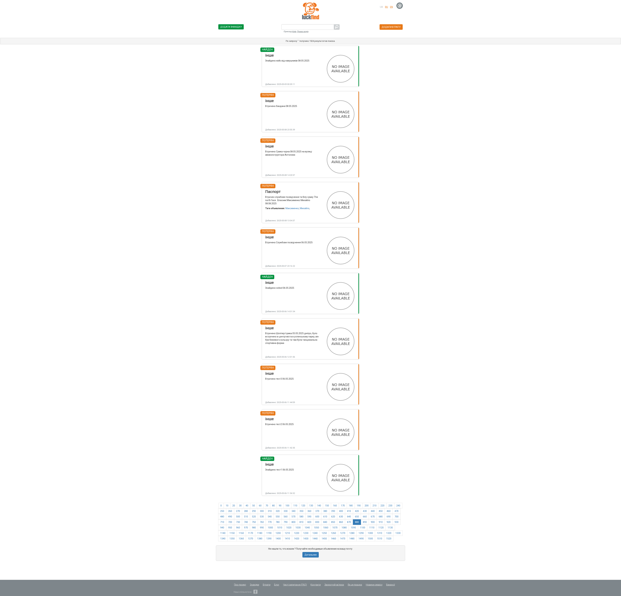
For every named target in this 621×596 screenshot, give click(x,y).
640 (349, 516)
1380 (259, 538)
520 (254, 516)
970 (246, 527)
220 (382, 505)
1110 (371, 527)
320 (278, 511)
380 (325, 511)
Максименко (292, 208)
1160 (241, 533)
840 (325, 522)
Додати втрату (391, 27)
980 (254, 527)
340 (293, 511)
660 (365, 516)
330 (286, 511)
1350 (232, 538)
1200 (278, 533)
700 (396, 516)
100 (287, 505)
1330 (398, 533)
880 (357, 522)
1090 (353, 527)
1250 (324, 533)
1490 (361, 538)
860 (341, 522)
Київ (294, 31)
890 (365, 522)
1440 (315, 538)
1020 (288, 527)
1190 (269, 533)
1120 (381, 527)
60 (260, 505)
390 (333, 511)
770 (270, 522)
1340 (222, 538)
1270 (342, 533)
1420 (296, 538)
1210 (287, 533)
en (391, 7)
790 (286, 522)
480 (222, 516)
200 (367, 505)
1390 (269, 538)
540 (270, 516)
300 (262, 511)
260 (230, 511)
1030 (298, 527)
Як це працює (355, 584)
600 (317, 516)
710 (222, 522)
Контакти (315, 584)
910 (381, 522)
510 (246, 516)
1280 (351, 533)
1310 (379, 533)
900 (373, 522)
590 (309, 516)
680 (381, 516)
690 (389, 516)
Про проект (240, 584)
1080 (344, 527)
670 (373, 516)
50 (253, 505)
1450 (324, 538)
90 (280, 505)
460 (389, 511)
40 (247, 505)
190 (359, 505)
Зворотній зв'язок (334, 584)
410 (349, 511)
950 (230, 527)
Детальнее (311, 554)
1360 (241, 538)
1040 (307, 527)
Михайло (304, 208)
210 (374, 505)
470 (396, 511)
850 (333, 522)
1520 (388, 538)
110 (295, 505)
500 (238, 516)
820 (309, 522)
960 (238, 527)
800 (293, 522)
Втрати (266, 584)
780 (278, 522)
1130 (390, 527)
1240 (315, 533)
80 (273, 505)
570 (293, 516)
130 (311, 505)
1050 (316, 527)
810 (301, 522)
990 (262, 527)
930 (396, 522)
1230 (305, 533)
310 (270, 511)
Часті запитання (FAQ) (295, 584)
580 (301, 516)
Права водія (302, 31)
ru (386, 7)
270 (238, 511)
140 (319, 505)
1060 (325, 527)
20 (233, 505)
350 (301, 511)
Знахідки (254, 584)
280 (246, 511)
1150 (232, 533)
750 (254, 522)
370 (317, 511)
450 (381, 511)
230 (390, 505)
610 (325, 516)
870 (349, 522)
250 (222, 511)
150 (327, 505)
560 (286, 516)
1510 (379, 538)
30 (240, 505)
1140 (222, 533)
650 (357, 516)
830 (317, 522)
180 (351, 505)
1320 (388, 533)
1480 (351, 538)
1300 (370, 533)
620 (333, 516)
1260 (333, 533)
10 (227, 505)
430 (365, 511)
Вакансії (390, 584)
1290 (361, 533)
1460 (333, 538)
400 (341, 511)
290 (254, 511)
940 (222, 527)
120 (303, 505)
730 (238, 522)
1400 (278, 538)
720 (230, 522)
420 (357, 511)
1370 (250, 538)
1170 (250, 533)
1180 (259, 533)
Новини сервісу (374, 584)
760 (262, 522)
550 (278, 516)
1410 (287, 538)
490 (230, 516)
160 (335, 505)
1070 (335, 527)
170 (343, 505)
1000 (270, 527)
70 (267, 505)
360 (309, 511)
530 (262, 516)
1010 (279, 527)
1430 (305, 538)
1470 (342, 538)
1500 (370, 538)
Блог (276, 584)
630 (341, 516)
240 (398, 505)
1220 (296, 533)
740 (246, 522)
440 (373, 511)
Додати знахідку (231, 27)
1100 (362, 527)
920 (389, 522)
